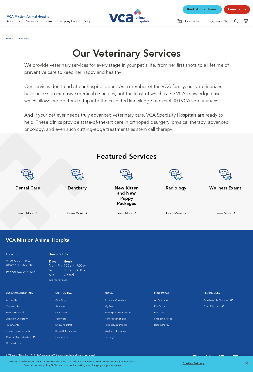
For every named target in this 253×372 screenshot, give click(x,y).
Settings (109, 337)
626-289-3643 (26, 272)
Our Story (61, 300)
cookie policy (43, 365)
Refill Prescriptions (115, 319)
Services (32, 21)
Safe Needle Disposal (217, 301)
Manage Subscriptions (118, 312)
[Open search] (237, 21)
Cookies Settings (194, 363)
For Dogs (159, 306)
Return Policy (161, 325)
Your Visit (60, 319)
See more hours (58, 280)
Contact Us (12, 306)
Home (9, 38)
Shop (87, 21)
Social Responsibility (18, 331)
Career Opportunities (19, 338)
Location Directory (17, 319)
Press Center (13, 325)
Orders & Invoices (115, 331)
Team (48, 21)
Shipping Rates (163, 319)
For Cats (159, 312)
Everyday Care (67, 21)
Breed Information (65, 331)
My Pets (109, 306)
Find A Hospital (15, 312)
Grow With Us (13, 343)
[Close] (246, 363)
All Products (161, 300)
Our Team (61, 312)
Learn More (26, 213)
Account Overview (115, 300)
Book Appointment (202, 9)
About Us (13, 21)
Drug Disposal (214, 307)
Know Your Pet (63, 325)
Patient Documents (116, 325)
